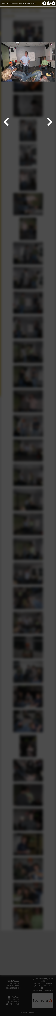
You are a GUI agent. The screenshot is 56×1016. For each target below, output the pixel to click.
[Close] (53, 3)
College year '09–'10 (16, 3)
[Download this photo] (44, 3)
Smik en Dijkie (32, 3)
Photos (3, 3)
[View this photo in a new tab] (49, 3)
